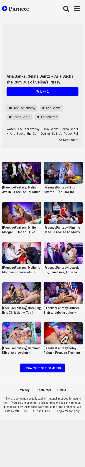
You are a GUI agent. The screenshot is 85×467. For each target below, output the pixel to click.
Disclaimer (43, 390)
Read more (70, 140)
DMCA (61, 390)
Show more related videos (42, 368)
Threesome (48, 117)
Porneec (18, 8)
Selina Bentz (21, 117)
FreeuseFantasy (23, 108)
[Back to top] (77, 458)
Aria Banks (53, 108)
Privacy (24, 390)
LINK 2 (44, 91)
